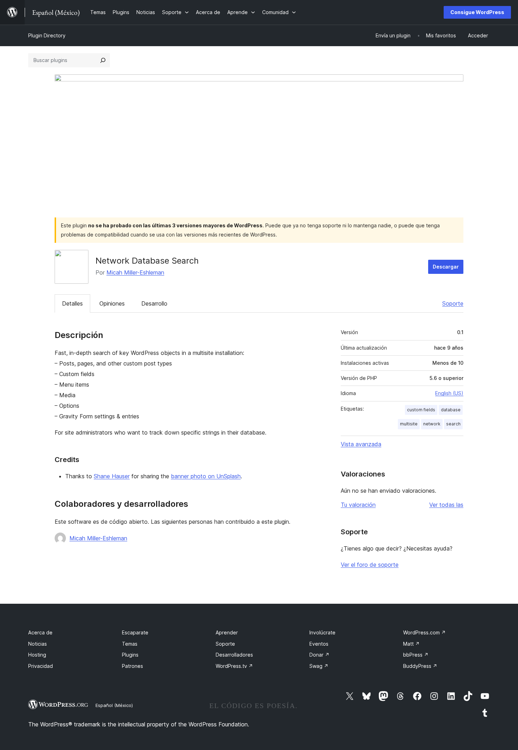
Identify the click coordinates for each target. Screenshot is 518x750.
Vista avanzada (361, 444)
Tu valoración (358, 504)
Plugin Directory (47, 35)
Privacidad (40, 666)
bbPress (415, 655)
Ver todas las (446, 504)
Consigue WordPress (477, 12)
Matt (411, 644)
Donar (319, 655)
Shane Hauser (112, 476)
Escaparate (135, 632)
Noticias (37, 644)
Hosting (37, 655)
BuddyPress (420, 666)
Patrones (132, 666)
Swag (318, 666)
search (453, 423)
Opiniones (112, 303)
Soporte (452, 303)
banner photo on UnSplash (206, 476)
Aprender (227, 632)
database (451, 409)
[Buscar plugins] (103, 60)
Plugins (130, 655)
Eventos (318, 644)
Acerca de (40, 632)
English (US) (449, 393)
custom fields (421, 409)
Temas (129, 644)
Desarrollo (154, 303)
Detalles (72, 303)
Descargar (446, 267)
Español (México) (114, 705)
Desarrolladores (234, 655)
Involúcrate (322, 632)
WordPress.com (424, 632)
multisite (409, 423)
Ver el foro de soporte (370, 564)
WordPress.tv (234, 666)
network (431, 423)
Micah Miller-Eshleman (135, 272)
